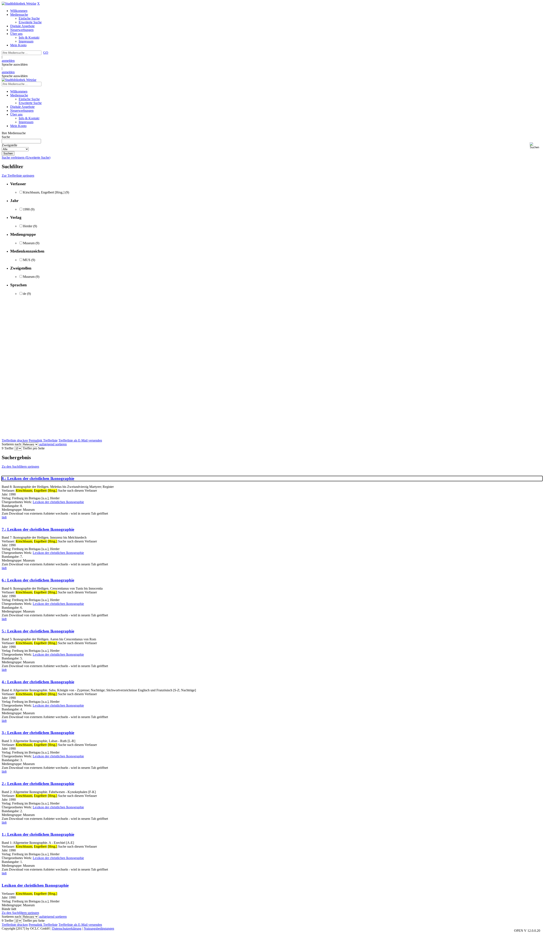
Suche (6, 137)
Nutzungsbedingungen (99, 928)
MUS (26, 260)
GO (45, 52)
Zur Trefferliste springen (18, 175)
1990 (26, 209)
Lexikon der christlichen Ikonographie (58, 502)
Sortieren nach (11, 444)
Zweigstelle (9, 145)
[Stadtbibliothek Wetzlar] (19, 3)
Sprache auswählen (15, 64)
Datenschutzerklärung (66, 928)
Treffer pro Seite (34, 448)
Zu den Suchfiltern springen (20, 466)
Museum (29, 243)
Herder (27, 226)
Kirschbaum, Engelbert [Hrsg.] (43, 192)
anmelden (8, 60)
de (24, 293)
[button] (536, 145)
